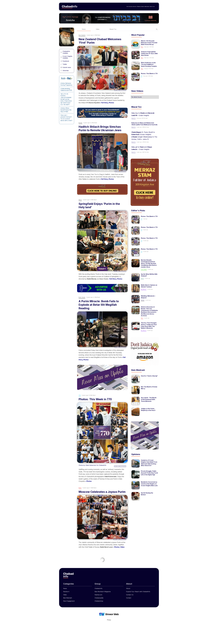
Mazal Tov (113, 29)
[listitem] (145, 44)
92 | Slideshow (120, 466)
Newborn (66, 591)
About (128, 588)
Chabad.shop (99, 601)
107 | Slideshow (120, 539)
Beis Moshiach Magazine (103, 591)
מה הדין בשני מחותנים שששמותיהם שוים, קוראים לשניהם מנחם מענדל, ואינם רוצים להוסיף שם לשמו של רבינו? (66, 99)
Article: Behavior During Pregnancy (66, 84)
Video (97, 29)
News (84, 29)
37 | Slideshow (120, 271)
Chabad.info (98, 588)
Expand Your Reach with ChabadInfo (138, 591)
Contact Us (129, 595)
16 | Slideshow (120, 90)
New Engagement (69, 601)
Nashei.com (98, 595)
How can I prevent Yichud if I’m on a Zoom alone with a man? (66, 117)
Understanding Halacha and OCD (66, 89)
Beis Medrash (67, 598)
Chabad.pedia (99, 598)
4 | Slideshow (120, 171)
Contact (128, 598)
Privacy (109, 619)
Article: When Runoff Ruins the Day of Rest (65, 109)
